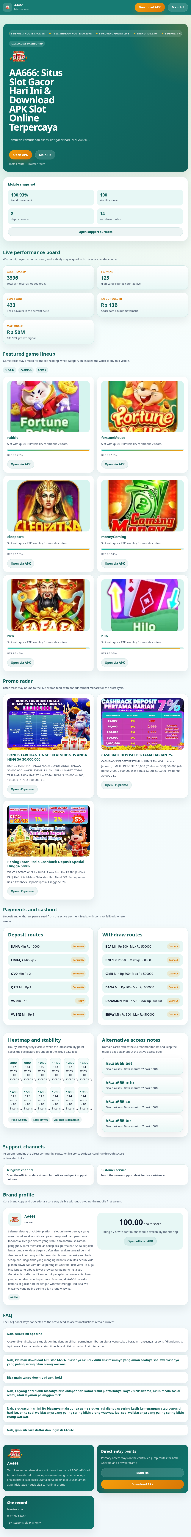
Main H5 (178, 7)
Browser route (36, 164)
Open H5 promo (22, 789)
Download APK (150, 7)
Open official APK (140, 1241)
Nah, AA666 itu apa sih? (24, 1334)
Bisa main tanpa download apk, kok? (34, 1377)
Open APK (20, 155)
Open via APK (21, 464)
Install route (16, 164)
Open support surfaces (95, 232)
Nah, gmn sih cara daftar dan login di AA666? (40, 1430)
